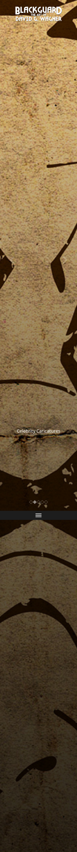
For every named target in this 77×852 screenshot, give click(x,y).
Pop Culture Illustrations (38, 431)
